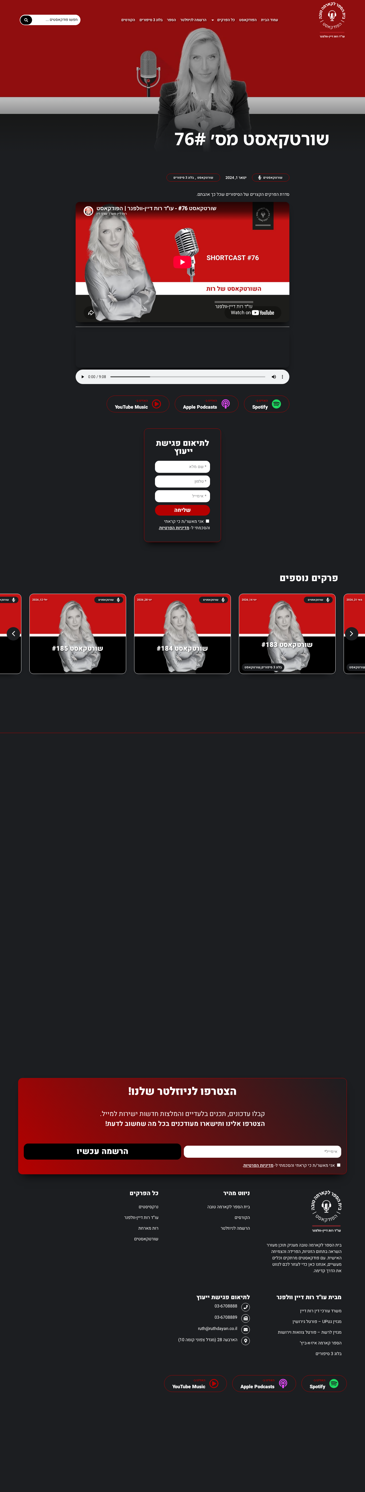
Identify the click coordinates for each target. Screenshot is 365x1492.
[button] (351, 633)
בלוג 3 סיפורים (151, 20)
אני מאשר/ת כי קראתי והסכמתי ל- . (184, 524)
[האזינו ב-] (276, 404)
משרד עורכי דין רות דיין (320, 1311)
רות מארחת (148, 1228)
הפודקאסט (248, 20)
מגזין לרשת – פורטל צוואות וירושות (309, 1332)
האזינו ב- (319, 1380)
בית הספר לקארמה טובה (228, 1207)
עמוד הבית (269, 20)
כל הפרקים (226, 20)
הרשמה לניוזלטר (193, 20)
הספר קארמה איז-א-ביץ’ (320, 1343)
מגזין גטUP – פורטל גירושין (317, 1321)
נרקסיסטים (148, 1207)
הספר (171, 20)
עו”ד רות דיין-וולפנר (141, 1217)
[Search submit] (26, 20)
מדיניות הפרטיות (174, 528)
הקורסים (128, 20)
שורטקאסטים (146, 1239)
